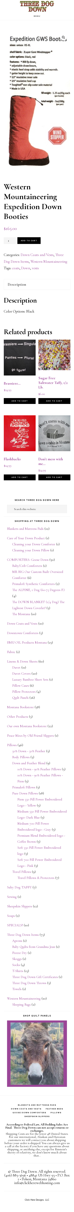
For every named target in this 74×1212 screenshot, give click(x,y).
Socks (16, 965)
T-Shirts (17, 971)
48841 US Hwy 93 (42, 1175)
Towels (17, 989)
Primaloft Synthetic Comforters (33, 584)
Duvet (16, 667)
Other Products (17, 717)
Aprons (17, 941)
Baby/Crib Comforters (27, 566)
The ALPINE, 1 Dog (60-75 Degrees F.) (38, 590)
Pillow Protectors (24, 692)
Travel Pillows (21, 872)
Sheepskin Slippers (19, 906)
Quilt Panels (20, 698)
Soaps (11, 916)
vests (35, 268)
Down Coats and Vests (37, 255)
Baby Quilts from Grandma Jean (33, 947)
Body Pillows (21, 757)
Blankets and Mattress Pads (25, 529)
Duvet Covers (21, 674)
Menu (37, 16)
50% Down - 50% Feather (28, 751)
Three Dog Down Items (23, 935)
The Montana (21, 614)
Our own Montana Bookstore (27, 726)
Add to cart (29, 241)
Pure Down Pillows (25, 793)
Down (25, 268)
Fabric (11, 652)
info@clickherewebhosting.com (37, 1183)
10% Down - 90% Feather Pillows (39, 769)
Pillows (12, 745)
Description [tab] (17, 284)
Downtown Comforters (22, 633)
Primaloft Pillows (23, 787)
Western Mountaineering (48, 261)
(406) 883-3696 (15, 1175)
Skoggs (17, 959)
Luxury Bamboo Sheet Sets (30, 680)
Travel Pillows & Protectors (35, 878)
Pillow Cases (20, 686)
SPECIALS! (15, 925)
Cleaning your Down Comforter (33, 544)
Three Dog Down (37, 6)
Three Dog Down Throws (29, 983)
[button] (63, 37)
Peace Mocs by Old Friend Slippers (30, 736)
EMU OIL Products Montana (27, 642)
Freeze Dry (19, 953)
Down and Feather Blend (28, 763)
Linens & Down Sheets (22, 661)
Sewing (12, 897)
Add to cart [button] (20, 401)
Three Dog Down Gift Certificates (35, 977)
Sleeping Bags (21, 1005)
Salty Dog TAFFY (19, 887)
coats (15, 268)
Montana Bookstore (20, 707)
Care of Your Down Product (26, 538)
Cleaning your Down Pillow (30, 550)
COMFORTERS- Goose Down (28, 560)
